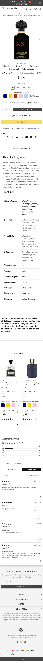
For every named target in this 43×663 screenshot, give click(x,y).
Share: (3, 133)
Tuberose (31, 209)
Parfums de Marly (29, 380)
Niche (24, 277)
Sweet (24, 212)
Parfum (25, 282)
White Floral (26, 201)
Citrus (24, 209)
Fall (29, 288)
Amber (34, 204)
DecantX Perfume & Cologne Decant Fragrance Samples (8, 8)
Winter (24, 288)
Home (19, 13)
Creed (3, 380)
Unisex (23, 13)
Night (24, 293)
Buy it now (21, 122)
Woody (25, 206)
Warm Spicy (26, 204)
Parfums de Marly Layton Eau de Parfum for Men (32, 384)
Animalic (25, 215)
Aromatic (32, 206)
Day (28, 293)
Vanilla (30, 212)
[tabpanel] (11, 391)
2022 (24, 265)
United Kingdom (28, 299)
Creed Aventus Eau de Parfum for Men (9, 384)
